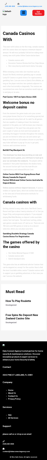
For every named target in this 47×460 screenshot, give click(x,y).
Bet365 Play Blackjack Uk (14, 150)
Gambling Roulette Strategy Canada (18, 234)
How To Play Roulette (18, 301)
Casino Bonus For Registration (16, 236)
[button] (23, 13)
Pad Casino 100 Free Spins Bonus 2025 (19, 97)
